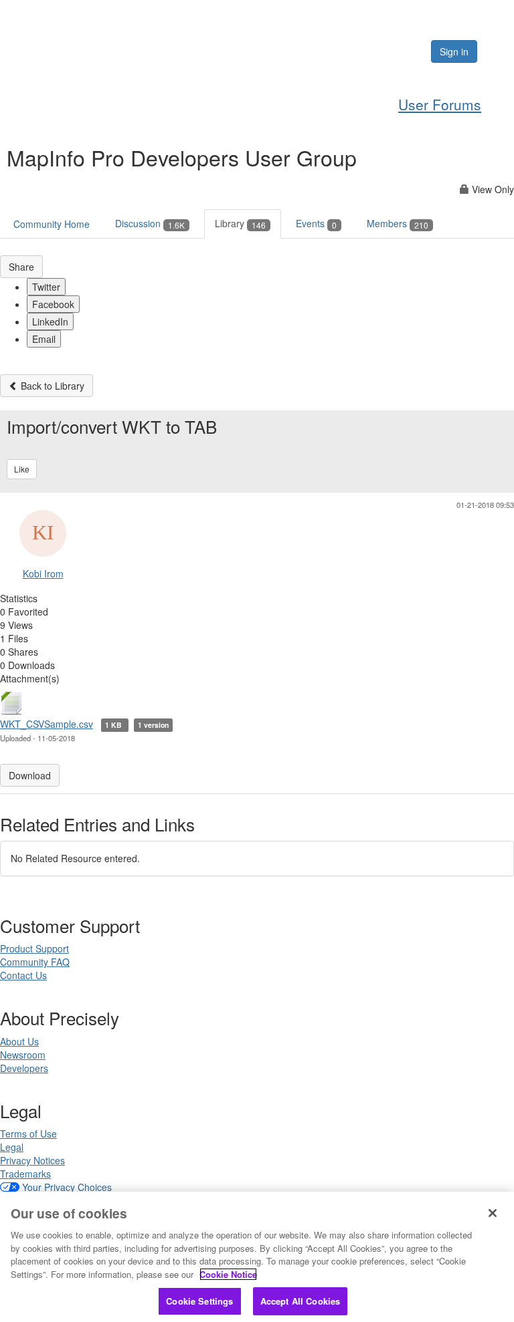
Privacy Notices (32, 1160)
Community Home (51, 224)
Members (397, 223)
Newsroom (23, 1054)
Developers (24, 1068)
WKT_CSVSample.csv (46, 724)
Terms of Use (28, 1133)
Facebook (53, 304)
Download (30, 775)
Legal (11, 1147)
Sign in (454, 51)
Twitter (46, 286)
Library (240, 223)
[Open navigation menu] (499, 51)
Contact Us (23, 975)
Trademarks (25, 1173)
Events (316, 223)
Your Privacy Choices (67, 1187)
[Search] (379, 51)
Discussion (150, 223)
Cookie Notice (228, 1274)
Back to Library (51, 385)
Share (21, 266)
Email (44, 339)
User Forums (439, 104)
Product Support (34, 948)
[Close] (492, 1213)
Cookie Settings (199, 1301)
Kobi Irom (43, 573)
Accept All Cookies (300, 1301)
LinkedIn (50, 321)
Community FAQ (35, 961)
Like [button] (21, 469)
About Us (19, 1041)
